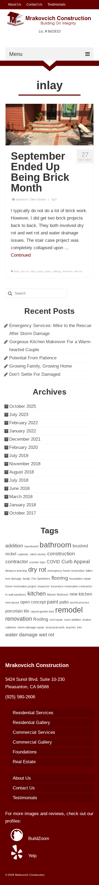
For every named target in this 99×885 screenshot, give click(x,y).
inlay (33, 271)
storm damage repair (30, 627)
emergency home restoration (66, 570)
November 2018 (24, 463)
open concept (33, 602)
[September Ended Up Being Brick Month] (49, 124)
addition (14, 545)
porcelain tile (17, 611)
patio (48, 271)
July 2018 (18, 480)
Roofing (40, 619)
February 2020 (23, 447)
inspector (44, 586)
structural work (55, 627)
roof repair (56, 619)
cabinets (23, 554)
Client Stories (37, 199)
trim (79, 627)
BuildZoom (38, 838)
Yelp (31, 855)
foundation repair (80, 578)
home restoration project (20, 586)
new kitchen (81, 594)
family (26, 578)
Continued (21, 255)
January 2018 (22, 504)
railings (57, 271)
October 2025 (22, 406)
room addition (72, 619)
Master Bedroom (57, 594)
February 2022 (23, 422)
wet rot (78, 271)
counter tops (37, 562)
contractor (16, 561)
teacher (71, 627)
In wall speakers (15, 594)
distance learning (16, 570)
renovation (18, 618)
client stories (38, 554)
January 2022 (22, 430)
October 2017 (22, 513)
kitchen (36, 593)
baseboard (31, 546)
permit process (79, 602)
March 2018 (20, 496)
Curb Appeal (76, 561)
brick (17, 271)
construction (61, 553)
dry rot (25, 271)
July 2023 (18, 414)
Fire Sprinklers (40, 578)
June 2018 (19, 488)
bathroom (55, 545)
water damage (21, 634)
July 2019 (18, 455)
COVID (53, 562)
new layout (12, 602)
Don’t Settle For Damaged (34, 374)
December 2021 (24, 439)
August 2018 (21, 472)
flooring (59, 578)
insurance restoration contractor (71, 586)
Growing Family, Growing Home (40, 366)
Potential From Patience (32, 357)
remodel (67, 271)
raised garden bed (42, 611)
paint (40, 271)
